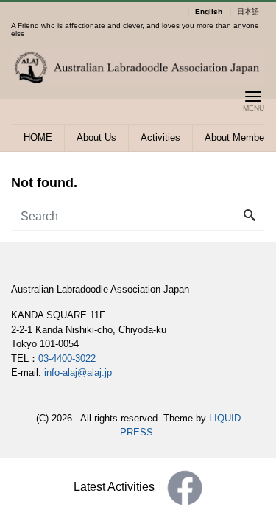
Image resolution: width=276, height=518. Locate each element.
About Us (96, 137)
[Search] (249, 216)
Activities (160, 137)
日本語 (248, 11)
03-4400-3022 (67, 358)
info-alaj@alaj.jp (78, 372)
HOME (38, 137)
